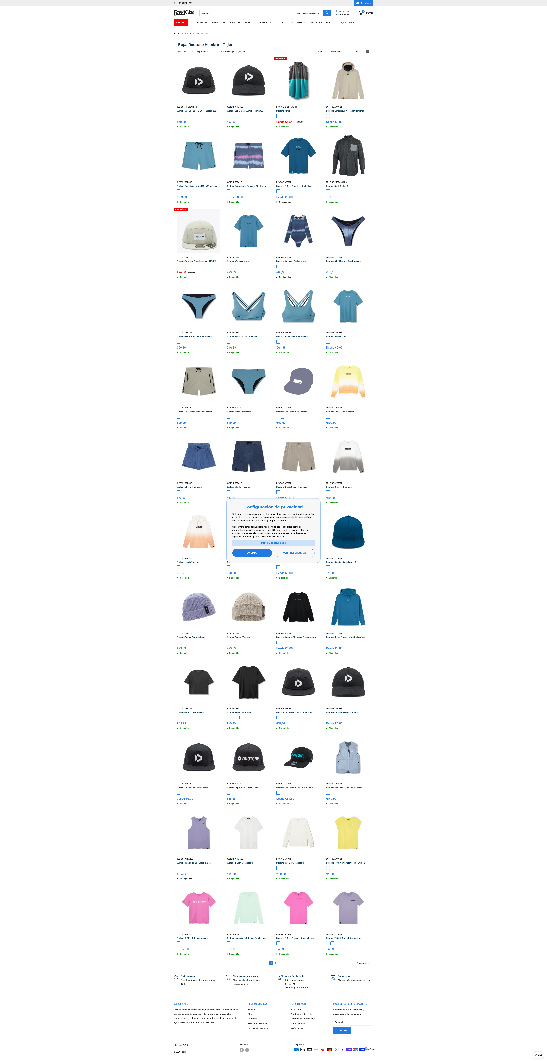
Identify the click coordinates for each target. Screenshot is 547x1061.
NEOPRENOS (264, 22)
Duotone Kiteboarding (187, 107)
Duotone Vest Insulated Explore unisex (344, 787)
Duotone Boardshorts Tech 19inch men (194, 411)
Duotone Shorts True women (190, 487)
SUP (281, 22)
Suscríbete (366, 3)
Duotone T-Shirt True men (239, 712)
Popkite (252, 1009)
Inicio (176, 33)
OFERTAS (179, 22)
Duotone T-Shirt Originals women (192, 938)
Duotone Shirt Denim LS (337, 186)
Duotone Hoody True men (188, 562)
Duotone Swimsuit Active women (291, 261)
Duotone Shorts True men (238, 487)
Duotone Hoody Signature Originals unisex (345, 637)
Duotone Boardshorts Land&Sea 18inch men (197, 186)
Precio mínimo (298, 1023)
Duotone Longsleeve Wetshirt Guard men (345, 110)
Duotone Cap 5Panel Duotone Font (242, 787)
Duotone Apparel (235, 107)
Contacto (252, 1018)
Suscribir (342, 1030)
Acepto (252, 553)
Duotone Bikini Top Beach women (242, 336)
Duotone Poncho (284, 110)
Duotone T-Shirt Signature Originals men (295, 186)
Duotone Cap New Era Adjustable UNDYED (196, 261)
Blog (250, 1014)
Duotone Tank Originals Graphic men (194, 862)
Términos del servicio (258, 1023)
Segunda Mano (346, 22)
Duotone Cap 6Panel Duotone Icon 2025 (245, 110)
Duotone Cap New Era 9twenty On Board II (295, 787)
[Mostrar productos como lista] (367, 51)
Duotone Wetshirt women (238, 261)
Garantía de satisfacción (303, 1018)
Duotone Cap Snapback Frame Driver (343, 562)
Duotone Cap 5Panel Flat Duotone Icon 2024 (197, 110)
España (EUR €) (181, 1045)
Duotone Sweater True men (339, 487)
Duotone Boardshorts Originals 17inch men (246, 186)
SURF (247, 22)
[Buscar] (327, 13)
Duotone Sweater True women (340, 411)
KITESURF (198, 22)
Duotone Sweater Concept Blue (290, 862)
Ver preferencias (294, 553)
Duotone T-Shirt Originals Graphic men (344, 938)
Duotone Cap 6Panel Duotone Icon (342, 712)
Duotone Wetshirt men (336, 336)
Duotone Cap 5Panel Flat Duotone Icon (294, 712)
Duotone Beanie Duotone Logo (191, 637)
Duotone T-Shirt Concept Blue (240, 862)
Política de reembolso (259, 1027)
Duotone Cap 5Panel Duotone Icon (192, 787)
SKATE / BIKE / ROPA (321, 22)
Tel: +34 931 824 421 (183, 3)
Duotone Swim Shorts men (239, 411)
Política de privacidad (273, 542)
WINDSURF (296, 22)
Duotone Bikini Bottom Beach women (343, 261)
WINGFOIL (217, 22)
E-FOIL (233, 22)
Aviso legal (296, 1009)
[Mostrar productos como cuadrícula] (363, 51)
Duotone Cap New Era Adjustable (291, 411)
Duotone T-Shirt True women (190, 712)
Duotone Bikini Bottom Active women (194, 336)
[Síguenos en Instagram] (247, 1050)
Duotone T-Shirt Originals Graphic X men (295, 938)
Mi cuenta (341, 14)
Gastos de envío (299, 1027)
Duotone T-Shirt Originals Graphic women (345, 862)
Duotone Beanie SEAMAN (238, 637)
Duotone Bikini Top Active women (292, 336)
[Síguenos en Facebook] (242, 1050)
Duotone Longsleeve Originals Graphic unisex (248, 938)
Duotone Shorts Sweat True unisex (292, 487)
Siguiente (361, 963)
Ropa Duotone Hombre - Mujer (195, 33)
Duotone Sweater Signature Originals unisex (297, 637)
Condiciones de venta (301, 1014)
